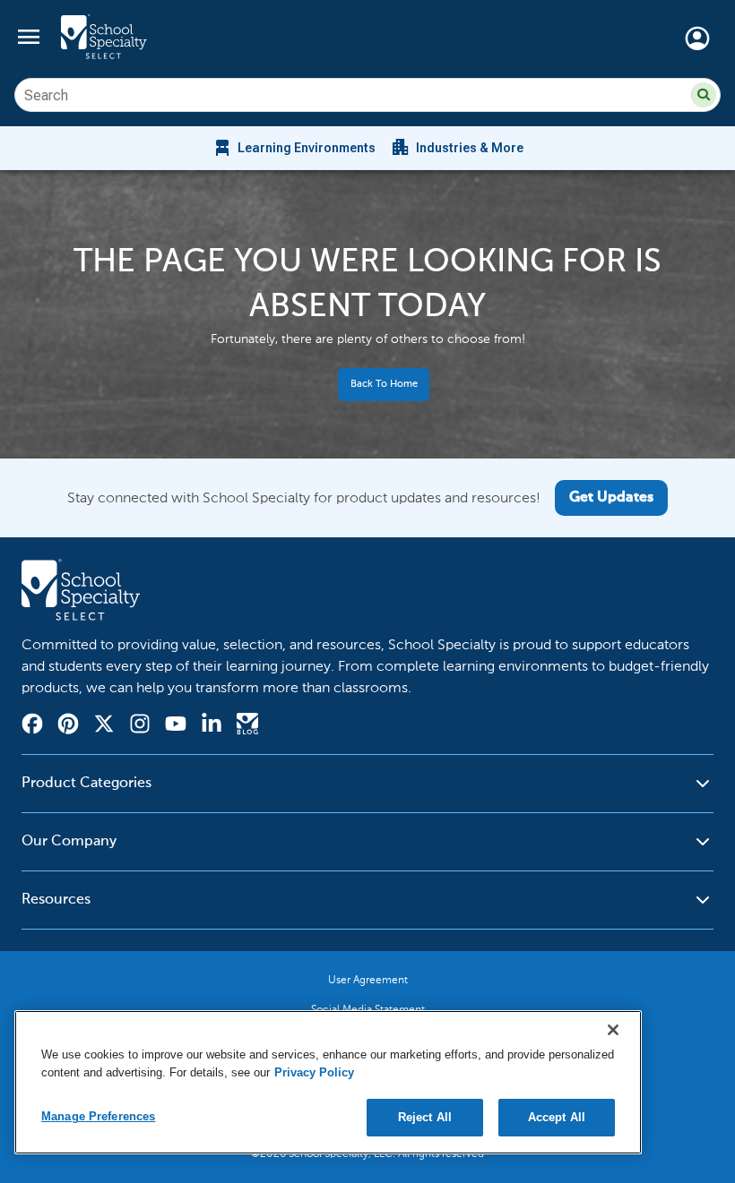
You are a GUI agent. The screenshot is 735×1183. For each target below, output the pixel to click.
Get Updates (611, 498)
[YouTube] (175, 726)
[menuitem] (294, 147)
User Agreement (368, 979)
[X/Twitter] (104, 726)
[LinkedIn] (211, 726)
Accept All (556, 1117)
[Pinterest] (68, 726)
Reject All (425, 1117)
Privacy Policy (314, 1072)
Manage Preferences (98, 1116)
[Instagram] (140, 726)
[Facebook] (32, 726)
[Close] (613, 1030)
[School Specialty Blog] (247, 726)
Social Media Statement (368, 1009)
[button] (703, 94)
